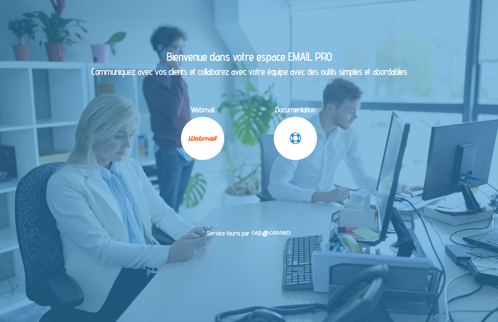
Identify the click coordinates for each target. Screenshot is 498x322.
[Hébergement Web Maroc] (271, 233)
